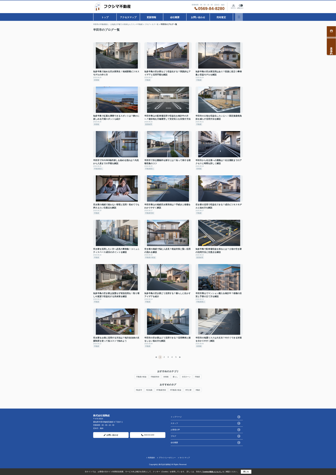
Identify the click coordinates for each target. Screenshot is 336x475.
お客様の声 (175, 430)
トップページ (176, 417)
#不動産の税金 (175, 390)
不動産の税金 (141, 377)
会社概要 (175, 17)
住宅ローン (186, 377)
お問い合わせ (198, 17)
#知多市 (139, 390)
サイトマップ (185, 458)
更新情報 (151, 17)
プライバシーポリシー (167, 458)
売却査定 (221, 17)
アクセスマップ (128, 17)
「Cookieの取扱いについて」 (211, 472)
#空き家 (188, 390)
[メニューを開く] (239, 17)
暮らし (175, 377)
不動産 (197, 377)
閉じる (246, 472)
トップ (105, 17)
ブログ (173, 436)
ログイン (233, 8)
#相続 (198, 390)
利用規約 (151, 458)
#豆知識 (149, 390)
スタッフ (174, 423)
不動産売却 (155, 377)
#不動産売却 (161, 390)
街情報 (166, 377)
